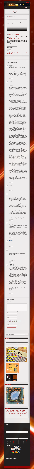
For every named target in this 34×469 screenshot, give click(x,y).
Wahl (8, 53)
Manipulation (15, 414)
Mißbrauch (24, 415)
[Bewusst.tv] (17, 4)
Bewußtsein (22, 410)
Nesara (23, 52)
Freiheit (19, 412)
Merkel (12, 415)
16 (26, 441)
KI (6, 414)
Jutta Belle (25, 413)
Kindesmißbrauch (9, 414)
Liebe (12, 414)
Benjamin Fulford (16, 410)
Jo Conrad (21, 413)
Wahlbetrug (10, 53)
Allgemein (10, 11)
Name (8, 312)
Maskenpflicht (19, 414)
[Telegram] (26, 2)
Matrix (22, 414)
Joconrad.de (8, 405)
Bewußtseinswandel (10, 411)
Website (8, 317)
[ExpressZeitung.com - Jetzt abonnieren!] (13, 34)
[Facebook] (28, 2)
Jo (9, 16)
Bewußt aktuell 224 (24, 57)
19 (13, 442)
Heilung (25, 412)
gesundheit (21, 412)
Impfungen (14, 413)
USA (7, 53)
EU (17, 412)
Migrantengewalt (16, 415)
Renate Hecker (10, 240)
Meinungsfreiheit (25, 414)
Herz (6, 413)
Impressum (7, 426)
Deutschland (13, 412)
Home (7, 11)
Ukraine (12, 417)
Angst (11, 410)
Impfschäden (10, 413)
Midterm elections (19, 52)
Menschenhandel (8, 415)
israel (17, 413)
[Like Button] (8, 50)
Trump (8, 417)
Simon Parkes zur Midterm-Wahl (12, 18)
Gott (23, 412)
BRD (15, 411)
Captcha (8, 324)
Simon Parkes (25, 52)
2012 (7, 410)
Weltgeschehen (15, 11)
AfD (8, 410)
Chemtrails (17, 411)
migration (21, 415)
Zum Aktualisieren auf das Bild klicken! (12, 322)
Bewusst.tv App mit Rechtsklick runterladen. (13, 38)
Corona (20, 411)
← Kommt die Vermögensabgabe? (10, 57)
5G (6, 410)
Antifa (12, 410)
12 (13, 441)
